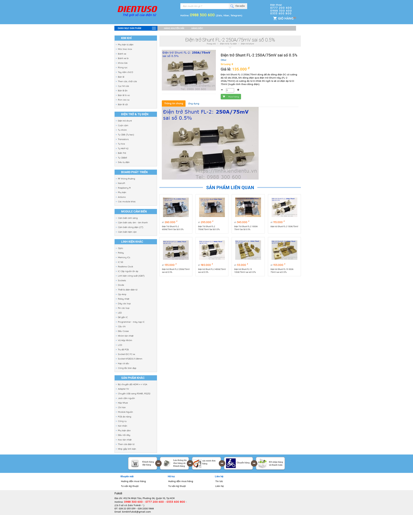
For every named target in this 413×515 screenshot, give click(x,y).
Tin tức (219, 481)
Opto (120, 248)
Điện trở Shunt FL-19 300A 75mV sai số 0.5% (282, 270)
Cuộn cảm (123, 125)
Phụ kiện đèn (124, 430)
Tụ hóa (121, 143)
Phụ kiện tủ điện (125, 44)
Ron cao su (124, 99)
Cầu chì (122, 326)
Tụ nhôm (122, 130)
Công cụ (122, 421)
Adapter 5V (123, 389)
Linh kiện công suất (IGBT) (131, 275)
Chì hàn (122, 407)
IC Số (120, 262)
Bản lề (121, 77)
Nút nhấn (122, 425)
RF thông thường (126, 178)
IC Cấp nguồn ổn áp (128, 271)
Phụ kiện (122, 192)
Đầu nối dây (124, 435)
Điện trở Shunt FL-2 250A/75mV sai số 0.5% (176, 270)
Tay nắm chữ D (125, 72)
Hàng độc (197, 28)
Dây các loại (124, 303)
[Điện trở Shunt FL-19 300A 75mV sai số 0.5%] (284, 250)
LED (120, 312)
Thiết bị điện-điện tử (127, 289)
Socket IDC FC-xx (126, 354)
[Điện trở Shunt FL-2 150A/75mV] (284, 207)
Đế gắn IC (123, 317)
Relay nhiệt (123, 299)
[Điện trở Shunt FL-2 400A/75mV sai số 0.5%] (212, 250)
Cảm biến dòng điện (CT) (130, 227)
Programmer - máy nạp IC (131, 322)
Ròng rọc (122, 67)
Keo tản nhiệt (124, 439)
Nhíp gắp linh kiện (127, 449)
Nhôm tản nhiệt (125, 335)
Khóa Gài (122, 63)
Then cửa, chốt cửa (127, 81)
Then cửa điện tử (126, 444)
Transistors (123, 139)
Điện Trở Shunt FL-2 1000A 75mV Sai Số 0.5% (245, 228)
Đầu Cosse (123, 331)
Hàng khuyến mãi (174, 28)
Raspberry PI (124, 188)
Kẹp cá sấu (123, 363)
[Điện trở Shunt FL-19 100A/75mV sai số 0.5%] (248, 250)
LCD (120, 345)
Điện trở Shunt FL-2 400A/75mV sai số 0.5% (212, 270)
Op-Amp (122, 294)
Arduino (122, 197)
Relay (121, 252)
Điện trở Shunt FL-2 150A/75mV (284, 226)
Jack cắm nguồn (126, 398)
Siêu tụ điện (124, 162)
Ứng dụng (193, 103)
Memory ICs (124, 257)
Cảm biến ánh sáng (128, 218)
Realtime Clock (125, 266)
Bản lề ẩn (122, 90)
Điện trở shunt (125, 120)
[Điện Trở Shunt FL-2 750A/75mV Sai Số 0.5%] (212, 207)
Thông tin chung (173, 103)
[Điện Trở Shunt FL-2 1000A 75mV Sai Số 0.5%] (248, 207)
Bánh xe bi (123, 58)
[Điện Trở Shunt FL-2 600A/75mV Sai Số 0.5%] (176, 207)
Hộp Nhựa (123, 402)
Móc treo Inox (125, 49)
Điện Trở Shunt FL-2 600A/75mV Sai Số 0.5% (172, 228)
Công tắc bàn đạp (127, 368)
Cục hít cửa (123, 86)
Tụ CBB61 (122, 157)
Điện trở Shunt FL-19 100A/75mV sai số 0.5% (245, 270)
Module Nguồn (125, 412)
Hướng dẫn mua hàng (133, 481)
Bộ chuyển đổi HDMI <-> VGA (132, 384)
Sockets (122, 280)
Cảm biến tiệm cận (127, 232)
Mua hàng (233, 96)
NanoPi (121, 183)
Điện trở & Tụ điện (228, 43)
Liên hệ (219, 486)
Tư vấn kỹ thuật (130, 486)
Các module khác (127, 201)
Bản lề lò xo (124, 95)
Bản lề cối (123, 104)
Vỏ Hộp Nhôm (125, 340)
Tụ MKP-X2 (123, 148)
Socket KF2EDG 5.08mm (130, 358)
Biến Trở (122, 153)
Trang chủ (211, 43)
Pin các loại (123, 308)
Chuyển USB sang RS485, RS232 (134, 393)
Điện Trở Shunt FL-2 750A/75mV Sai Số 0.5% (209, 228)
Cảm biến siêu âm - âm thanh (133, 222)
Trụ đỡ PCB (123, 349)
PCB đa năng (124, 416)
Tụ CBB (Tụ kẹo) (126, 134)
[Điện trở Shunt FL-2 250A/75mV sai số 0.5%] (176, 250)
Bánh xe (122, 53)
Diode (121, 285)
